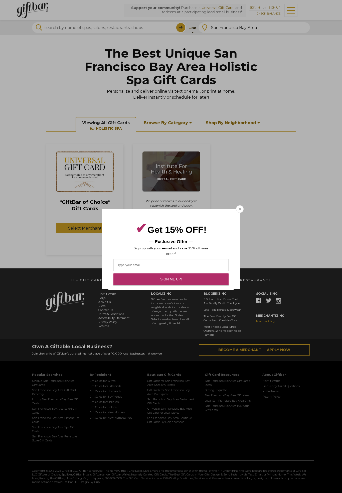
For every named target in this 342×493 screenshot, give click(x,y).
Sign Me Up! (171, 279)
